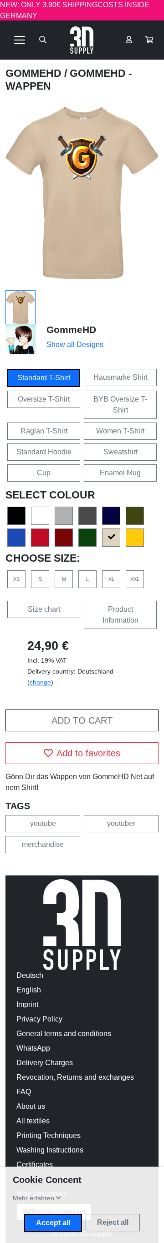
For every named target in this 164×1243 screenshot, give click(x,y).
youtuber (121, 823)
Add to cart (82, 720)
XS (16, 579)
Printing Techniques (48, 1135)
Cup (44, 473)
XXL (134, 579)
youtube (43, 823)
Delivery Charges (44, 1063)
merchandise (43, 844)
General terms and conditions (63, 1033)
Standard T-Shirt (43, 378)
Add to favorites (88, 753)
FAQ (23, 1092)
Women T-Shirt (120, 431)
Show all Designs (74, 344)
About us (30, 1106)
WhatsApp (33, 1048)
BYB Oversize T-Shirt (120, 404)
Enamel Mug (120, 473)
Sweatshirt (120, 452)
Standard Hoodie (44, 452)
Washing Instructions (49, 1150)
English (28, 990)
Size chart (44, 609)
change (40, 682)
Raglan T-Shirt (43, 431)
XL (111, 579)
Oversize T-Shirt (44, 399)
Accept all (53, 1223)
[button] (149, 40)
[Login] (129, 40)
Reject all (112, 1222)
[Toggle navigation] (19, 40)
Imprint (27, 1004)
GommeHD (34, 73)
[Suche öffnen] (43, 40)
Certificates (34, 1164)
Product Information (120, 614)
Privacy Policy (39, 1019)
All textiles (33, 1121)
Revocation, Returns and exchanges (75, 1077)
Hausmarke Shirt (120, 377)
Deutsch (29, 975)
